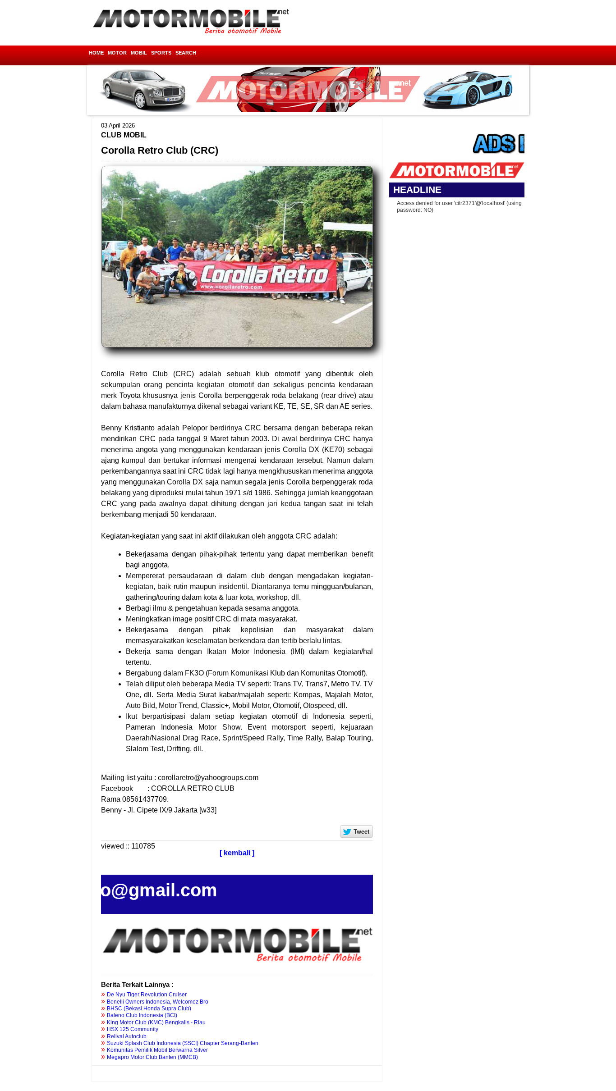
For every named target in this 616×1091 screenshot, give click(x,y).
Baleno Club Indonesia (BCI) (142, 1015)
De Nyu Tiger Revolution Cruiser (147, 994)
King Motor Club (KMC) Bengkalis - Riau (156, 1022)
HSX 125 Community (132, 1029)
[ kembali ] (237, 853)
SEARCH (185, 52)
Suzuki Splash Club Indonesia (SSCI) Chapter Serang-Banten (182, 1043)
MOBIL (139, 52)
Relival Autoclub (127, 1036)
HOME (96, 52)
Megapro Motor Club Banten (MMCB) (152, 1057)
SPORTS (161, 52)
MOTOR (117, 52)
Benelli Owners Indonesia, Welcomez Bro (157, 1002)
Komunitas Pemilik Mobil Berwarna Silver (157, 1050)
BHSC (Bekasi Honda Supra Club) (149, 1008)
